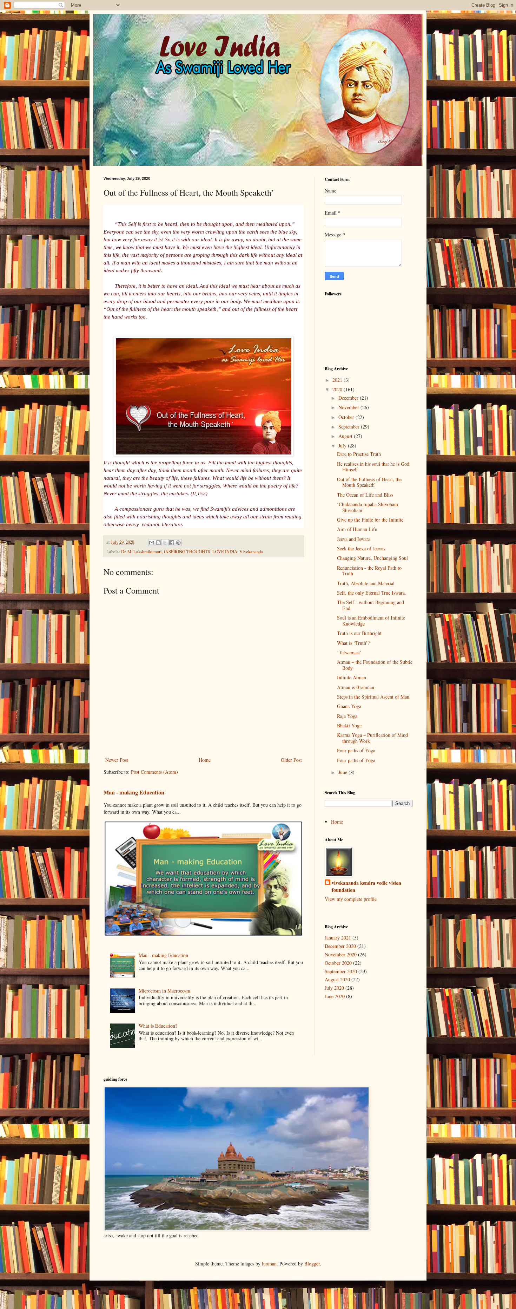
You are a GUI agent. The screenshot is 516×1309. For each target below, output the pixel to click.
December (349, 397)
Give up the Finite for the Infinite (370, 519)
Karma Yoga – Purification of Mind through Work (372, 738)
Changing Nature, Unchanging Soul (372, 558)
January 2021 (338, 937)
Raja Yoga (347, 716)
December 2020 (340, 946)
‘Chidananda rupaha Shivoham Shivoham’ (367, 507)
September (349, 426)
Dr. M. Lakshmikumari (141, 552)
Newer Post (116, 760)
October (347, 417)
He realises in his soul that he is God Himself (373, 466)
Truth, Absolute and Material (366, 583)
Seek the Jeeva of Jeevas (361, 548)
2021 (338, 380)
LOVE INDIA (224, 552)
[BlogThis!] (158, 542)
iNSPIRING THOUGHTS (187, 552)
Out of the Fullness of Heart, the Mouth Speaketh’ (369, 482)
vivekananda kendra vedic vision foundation (366, 886)
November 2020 (341, 954)
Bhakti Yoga (349, 725)
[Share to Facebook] (171, 542)
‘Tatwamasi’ (349, 652)
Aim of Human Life (357, 529)
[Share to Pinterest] (178, 542)
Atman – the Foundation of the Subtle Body (374, 665)
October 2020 (338, 963)
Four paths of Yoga (356, 750)
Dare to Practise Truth (359, 454)
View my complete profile (351, 899)
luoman (269, 1263)
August (346, 436)
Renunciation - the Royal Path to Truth (369, 570)
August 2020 (337, 979)
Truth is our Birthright (359, 633)
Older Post (291, 760)
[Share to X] (164, 542)
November (349, 407)
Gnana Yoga (349, 706)
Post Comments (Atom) (154, 771)
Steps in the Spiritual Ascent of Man (373, 696)
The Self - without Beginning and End (370, 605)
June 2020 (335, 996)
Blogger (312, 1263)
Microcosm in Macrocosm (164, 990)
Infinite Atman (351, 677)
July (343, 445)
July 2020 (334, 987)
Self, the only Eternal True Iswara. (371, 592)
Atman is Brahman (355, 687)
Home (205, 760)
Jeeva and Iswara (353, 539)
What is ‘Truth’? (353, 643)
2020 (338, 389)
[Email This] (151, 542)
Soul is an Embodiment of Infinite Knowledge (371, 620)
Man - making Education (134, 792)
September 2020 (341, 971)
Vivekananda (251, 552)
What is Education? (158, 1025)
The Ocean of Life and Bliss (365, 494)
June (343, 772)
